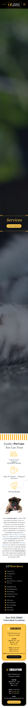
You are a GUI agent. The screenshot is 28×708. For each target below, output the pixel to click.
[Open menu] (24, 4)
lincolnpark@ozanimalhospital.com (14, 698)
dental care (6, 537)
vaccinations (22, 535)
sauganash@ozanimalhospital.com (16, 653)
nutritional (15, 537)
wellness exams (13, 535)
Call (5, 4)
